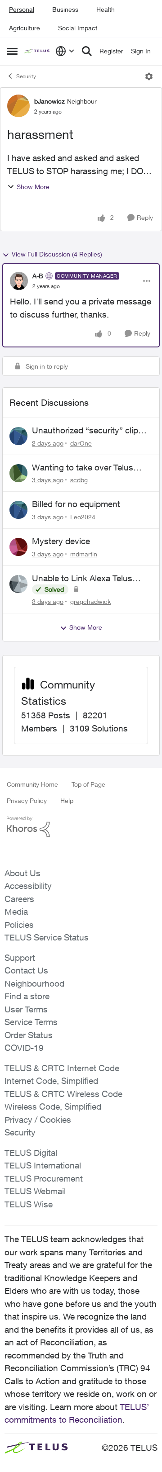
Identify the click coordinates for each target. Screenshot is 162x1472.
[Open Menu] (149, 76)
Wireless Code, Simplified (52, 1106)
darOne (81, 443)
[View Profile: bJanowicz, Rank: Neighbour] (18, 106)
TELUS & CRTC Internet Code (61, 1068)
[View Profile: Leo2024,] (18, 510)
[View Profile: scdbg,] (18, 473)
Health (105, 9)
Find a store (27, 996)
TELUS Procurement (43, 1178)
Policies (19, 925)
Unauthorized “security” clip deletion (85, 430)
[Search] (86, 51)
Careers (19, 899)
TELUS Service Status (46, 937)
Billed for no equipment (76, 504)
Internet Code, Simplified (51, 1081)
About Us (22, 873)
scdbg (79, 480)
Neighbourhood (34, 983)
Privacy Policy (27, 800)
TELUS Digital (30, 1153)
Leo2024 (82, 517)
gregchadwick (90, 601)
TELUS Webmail (35, 1191)
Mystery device (61, 541)
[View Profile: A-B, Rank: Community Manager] (19, 281)
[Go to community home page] (37, 51)
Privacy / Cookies (37, 1120)
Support (19, 958)
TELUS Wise (28, 1204)
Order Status (28, 1035)
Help (66, 800)
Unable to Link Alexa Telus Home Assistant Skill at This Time (85, 578)
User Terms (26, 1009)
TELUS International (42, 1165)
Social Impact (77, 28)
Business (65, 9)
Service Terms (31, 1022)
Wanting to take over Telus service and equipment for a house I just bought (85, 467)
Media (16, 911)
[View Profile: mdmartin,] (18, 547)
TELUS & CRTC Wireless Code (63, 1094)
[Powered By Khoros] (81, 827)
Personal (21, 9)
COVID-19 (24, 1048)
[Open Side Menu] (12, 51)
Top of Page (88, 784)
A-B (37, 276)
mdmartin (83, 554)
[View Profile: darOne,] (18, 436)
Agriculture (24, 28)
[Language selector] (65, 51)
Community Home (32, 784)
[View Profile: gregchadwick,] (18, 584)
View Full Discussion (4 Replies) (57, 254)
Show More (33, 186)
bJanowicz (49, 101)
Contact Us (26, 970)
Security (26, 76)
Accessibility (28, 886)
